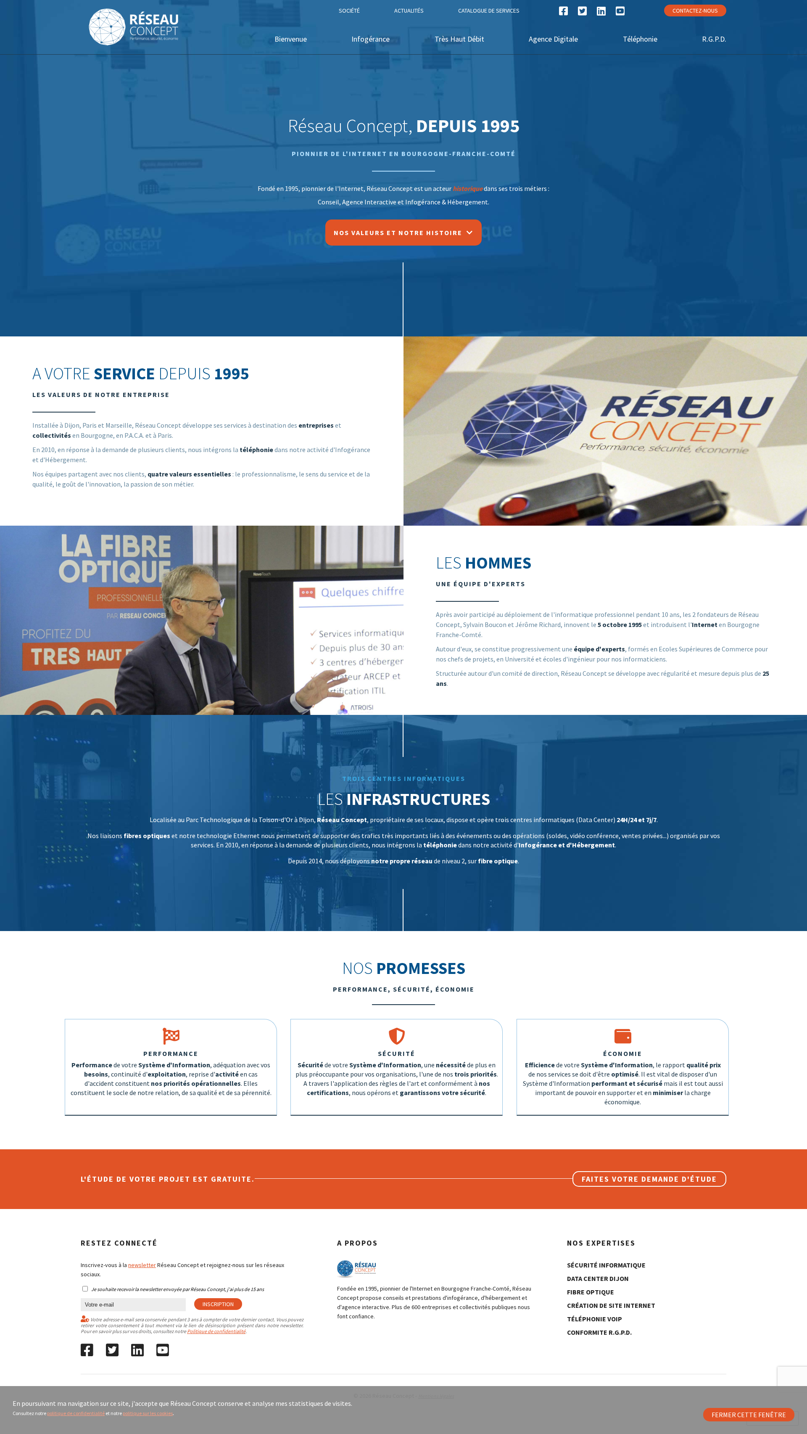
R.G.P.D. (714, 39)
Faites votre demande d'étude (649, 1179)
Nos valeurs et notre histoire (400, 232)
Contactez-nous (695, 10)
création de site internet (611, 1305)
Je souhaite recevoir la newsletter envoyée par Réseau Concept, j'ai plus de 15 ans (177, 1289)
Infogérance (370, 39)
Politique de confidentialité (216, 1331)
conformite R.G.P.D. (599, 1332)
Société (349, 10)
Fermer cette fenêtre (749, 1414)
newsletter (142, 1265)
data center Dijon (598, 1278)
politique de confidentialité (76, 1413)
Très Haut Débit (459, 39)
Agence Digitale (553, 39)
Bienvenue (290, 39)
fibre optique (590, 1292)
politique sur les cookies (148, 1413)
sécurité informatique (606, 1265)
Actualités (409, 10)
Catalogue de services (489, 10)
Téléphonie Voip (594, 1319)
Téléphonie (640, 39)
